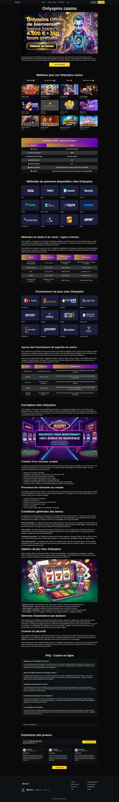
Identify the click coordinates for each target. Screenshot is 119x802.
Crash (68, 80)
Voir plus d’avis (59, 767)
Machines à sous (87, 80)
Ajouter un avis (89, 742)
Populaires (29, 80)
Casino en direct (48, 80)
